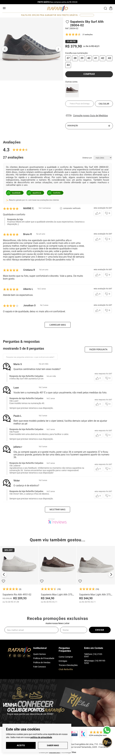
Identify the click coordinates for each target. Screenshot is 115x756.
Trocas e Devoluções (68, 665)
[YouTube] (19, 656)
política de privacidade (41, 737)
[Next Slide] (111, 574)
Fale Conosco (39, 666)
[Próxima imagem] (58, 49)
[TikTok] (24, 656)
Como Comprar (66, 657)
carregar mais (57, 324)
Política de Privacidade (43, 658)
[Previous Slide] (4, 574)
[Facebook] (10, 656)
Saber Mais (53, 745)
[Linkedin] (29, 656)
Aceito (21, 745)
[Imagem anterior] (5, 49)
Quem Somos (39, 654)
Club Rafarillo (66, 669)
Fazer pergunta (98, 349)
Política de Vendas (41, 662)
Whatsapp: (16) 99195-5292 (95, 661)
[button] (68, 58)
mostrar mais (57, 509)
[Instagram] (15, 656)
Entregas (63, 661)
